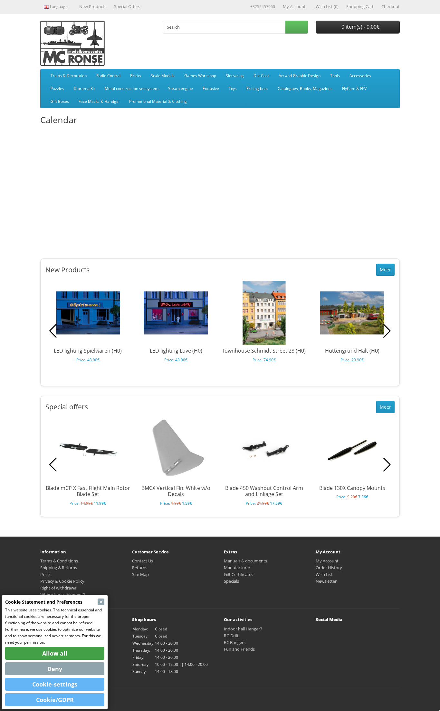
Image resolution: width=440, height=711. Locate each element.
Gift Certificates (238, 574)
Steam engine (180, 88)
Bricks (135, 75)
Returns (139, 567)
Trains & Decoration (69, 75)
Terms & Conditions (59, 561)
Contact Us (142, 561)
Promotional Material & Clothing (158, 101)
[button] (387, 331)
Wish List (324, 574)
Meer (385, 270)
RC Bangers (234, 642)
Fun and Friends (239, 649)
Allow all (54, 653)
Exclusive (211, 88)
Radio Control (108, 75)
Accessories (360, 75)
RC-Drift (231, 635)
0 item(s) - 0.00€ (359, 26)
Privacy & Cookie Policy (62, 581)
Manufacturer (237, 567)
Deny (54, 669)
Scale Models (163, 75)
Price (45, 574)
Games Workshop (200, 75)
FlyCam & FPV (354, 88)
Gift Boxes (60, 101)
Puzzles (57, 88)
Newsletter (326, 581)
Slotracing (235, 75)
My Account (327, 561)
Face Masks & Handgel (99, 101)
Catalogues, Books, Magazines (305, 88)
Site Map (140, 574)
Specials (231, 581)
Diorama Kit (84, 88)
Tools (335, 75)
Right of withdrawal (58, 588)
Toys (233, 88)
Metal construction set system (131, 88)
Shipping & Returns (58, 567)
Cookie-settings (54, 684)
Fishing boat (257, 88)
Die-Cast (261, 75)
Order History (329, 567)
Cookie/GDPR (55, 700)
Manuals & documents (245, 561)
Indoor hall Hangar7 (243, 629)
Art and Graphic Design (299, 75)
